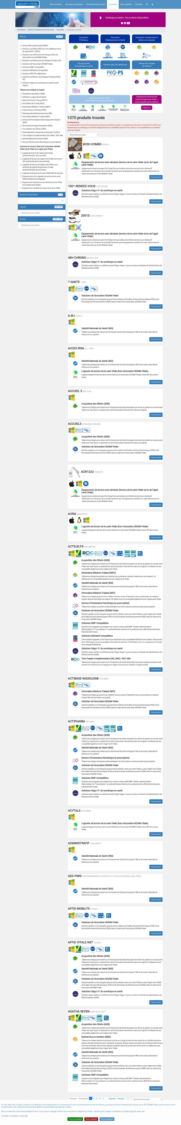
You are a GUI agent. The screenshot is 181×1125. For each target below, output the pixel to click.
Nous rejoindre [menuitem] (126, 4)
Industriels (113, 4)
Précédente (83, 1099)
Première (73, 1099)
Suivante (112, 1099)
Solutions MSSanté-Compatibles (35, 70)
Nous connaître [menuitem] (56, 4)
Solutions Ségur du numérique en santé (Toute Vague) (40, 84)
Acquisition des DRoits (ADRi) (33, 94)
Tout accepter (75, 1119)
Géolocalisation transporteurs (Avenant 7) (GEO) (41, 132)
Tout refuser (91, 1119)
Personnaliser (107, 1119)
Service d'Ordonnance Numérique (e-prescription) (41, 142)
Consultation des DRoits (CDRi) (34, 129)
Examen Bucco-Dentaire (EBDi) (34, 110)
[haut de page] (175, 1099)
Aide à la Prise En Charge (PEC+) (35, 100)
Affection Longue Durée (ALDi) (34, 97)
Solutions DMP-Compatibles (33, 67)
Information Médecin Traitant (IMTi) (36, 117)
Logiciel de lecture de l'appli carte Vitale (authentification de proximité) (37, 154)
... (106, 1099)
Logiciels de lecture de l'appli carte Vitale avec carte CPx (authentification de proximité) (42, 160)
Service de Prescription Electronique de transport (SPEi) (41, 121)
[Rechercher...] (147, 4)
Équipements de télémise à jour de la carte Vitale (41, 188)
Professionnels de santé (95, 4)
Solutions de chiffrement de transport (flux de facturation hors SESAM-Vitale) (40, 56)
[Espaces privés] (152, 4)
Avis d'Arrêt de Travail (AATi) (33, 103)
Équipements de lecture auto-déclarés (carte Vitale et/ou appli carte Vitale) (42, 183)
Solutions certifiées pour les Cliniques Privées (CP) (41, 61)
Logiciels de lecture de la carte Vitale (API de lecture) (42, 173)
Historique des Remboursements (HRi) (37, 113)
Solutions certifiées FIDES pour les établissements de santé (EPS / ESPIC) (41, 50)
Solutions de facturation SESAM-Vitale (37, 64)
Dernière (121, 1099)
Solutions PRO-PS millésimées (34, 74)
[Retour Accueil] (31, 4)
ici (26, 1116)
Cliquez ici (147, 108)
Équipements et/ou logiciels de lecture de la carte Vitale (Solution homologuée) (41, 177)
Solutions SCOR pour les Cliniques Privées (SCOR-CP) (41, 78)
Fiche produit (156, 177)
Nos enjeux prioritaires (74, 4)
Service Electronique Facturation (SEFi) (37, 126)
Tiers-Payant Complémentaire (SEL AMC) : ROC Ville (42, 135)
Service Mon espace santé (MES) (35, 46)
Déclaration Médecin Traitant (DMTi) (36, 107)
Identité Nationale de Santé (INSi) (35, 139)
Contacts (138, 4)
